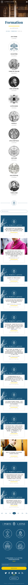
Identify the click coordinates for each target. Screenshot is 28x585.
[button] (27, 2)
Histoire (14, 158)
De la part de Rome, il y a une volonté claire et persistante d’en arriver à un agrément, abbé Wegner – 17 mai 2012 (14, 352)
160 (10, 513)
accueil (8, 31)
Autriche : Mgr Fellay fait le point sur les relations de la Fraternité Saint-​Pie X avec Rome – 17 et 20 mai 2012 (14, 327)
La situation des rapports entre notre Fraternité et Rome (14, 301)
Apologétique (14, 141)
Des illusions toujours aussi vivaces (14, 453)
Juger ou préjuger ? (14, 278)
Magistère (14, 54)
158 (2, 513)
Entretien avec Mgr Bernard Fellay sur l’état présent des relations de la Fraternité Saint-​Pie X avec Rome (14, 253)
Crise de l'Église (14, 71)
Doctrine (14, 36)
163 (22, 513)
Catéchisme (14, 106)
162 (18, 513)
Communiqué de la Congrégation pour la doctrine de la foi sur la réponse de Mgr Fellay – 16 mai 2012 (14, 379)
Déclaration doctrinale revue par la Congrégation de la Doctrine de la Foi (14, 230)
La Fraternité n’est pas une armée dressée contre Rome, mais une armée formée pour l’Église (14, 476)
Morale (14, 123)
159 (6, 513)
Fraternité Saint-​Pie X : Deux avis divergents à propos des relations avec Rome (14, 502)
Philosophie (14, 175)
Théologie (14, 193)
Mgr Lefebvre (14, 88)
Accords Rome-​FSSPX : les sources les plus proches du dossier (14, 403)
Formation (14, 31)
